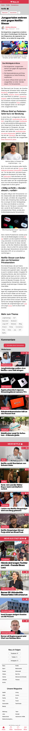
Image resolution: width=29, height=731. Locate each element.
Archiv (4, 682)
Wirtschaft (18, 671)
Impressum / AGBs (20, 716)
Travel (17, 700)
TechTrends (18, 703)
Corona (21, 168)
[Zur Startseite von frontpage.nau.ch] (14, 2)
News (3, 665)
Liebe (3, 695)
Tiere (3, 700)
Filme (18, 102)
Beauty (4, 706)
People (4, 671)
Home (3, 5)
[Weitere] (19, 12)
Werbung (4, 711)
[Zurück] (1, 2)
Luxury (17, 695)
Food (16, 698)
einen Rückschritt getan (8, 139)
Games (4, 676)
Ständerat (12, 135)
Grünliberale (23, 121)
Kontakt (17, 714)
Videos (4, 674)
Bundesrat (4, 92)
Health (4, 692)
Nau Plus (17, 674)
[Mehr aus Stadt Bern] (14, 538)
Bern (7, 29)
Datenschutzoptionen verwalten (8, 719)
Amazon (11, 94)
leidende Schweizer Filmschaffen (11, 170)
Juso (25, 303)
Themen (17, 679)
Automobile (5, 703)
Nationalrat (7, 176)
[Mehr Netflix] (14, 444)
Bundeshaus (15, 5)
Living (17, 692)
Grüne (10, 305)
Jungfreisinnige (17, 119)
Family (4, 698)
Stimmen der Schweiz (20, 676)
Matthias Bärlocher (11, 27)
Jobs (3, 714)
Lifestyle (4, 679)
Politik (8, 5)
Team (17, 711)
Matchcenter (18, 668)
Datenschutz (5, 716)
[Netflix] (14, 9)
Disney (17, 94)
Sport (3, 668)
